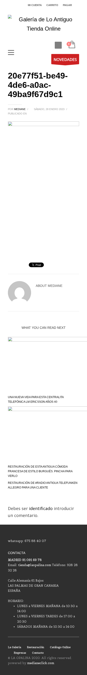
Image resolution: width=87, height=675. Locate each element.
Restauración (35, 647)
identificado (41, 508)
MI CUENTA (35, 5)
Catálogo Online (60, 647)
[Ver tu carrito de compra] (71, 44)
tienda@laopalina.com (34, 565)
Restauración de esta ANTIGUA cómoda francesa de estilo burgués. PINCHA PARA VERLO (40, 471)
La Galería (14, 647)
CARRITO (52, 5)
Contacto (38, 652)
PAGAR (67, 5)
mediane (20, 109)
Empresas (20, 652)
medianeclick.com (40, 663)
